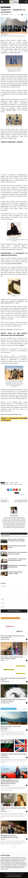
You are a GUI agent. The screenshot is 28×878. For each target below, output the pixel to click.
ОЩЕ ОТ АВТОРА (5, 535)
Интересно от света (7, 7)
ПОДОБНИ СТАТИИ (5, 533)
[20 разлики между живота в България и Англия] (14, 745)
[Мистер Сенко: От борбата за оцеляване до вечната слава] (4, 540)
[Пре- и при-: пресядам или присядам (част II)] (14, 669)
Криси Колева (3, 811)
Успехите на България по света (8, 708)
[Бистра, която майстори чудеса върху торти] (14, 799)
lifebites (2, 660)
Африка (7, 482)
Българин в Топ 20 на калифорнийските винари (9, 836)
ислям (11, 484)
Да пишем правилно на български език (10, 618)
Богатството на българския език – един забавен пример (12, 657)
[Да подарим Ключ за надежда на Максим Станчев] (4, 567)
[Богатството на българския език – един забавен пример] (14, 648)
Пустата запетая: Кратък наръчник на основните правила (13, 700)
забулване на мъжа (14, 482)
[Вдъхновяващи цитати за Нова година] (4, 547)
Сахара (15, 484)
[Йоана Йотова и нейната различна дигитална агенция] (4, 554)
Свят (2, 7)
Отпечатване (22, 494)
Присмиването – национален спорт (5, 501)
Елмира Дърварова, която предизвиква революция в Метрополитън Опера (10, 781)
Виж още (13, 846)
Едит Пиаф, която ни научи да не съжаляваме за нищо (20, 501)
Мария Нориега (4, 729)
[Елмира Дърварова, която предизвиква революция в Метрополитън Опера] (14, 771)
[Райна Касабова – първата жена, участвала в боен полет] (4, 560)
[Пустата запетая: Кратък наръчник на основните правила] (14, 691)
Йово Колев (3, 838)
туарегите (20, 484)
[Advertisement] (14, 158)
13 (26, 702)
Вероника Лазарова (5, 757)
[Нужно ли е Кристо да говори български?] (14, 718)
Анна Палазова (5, 14)
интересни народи (4, 484)
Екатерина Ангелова (5, 639)
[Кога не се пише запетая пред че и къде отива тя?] (14, 627)
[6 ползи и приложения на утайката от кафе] (4, 573)
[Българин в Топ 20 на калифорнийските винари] (14, 827)
